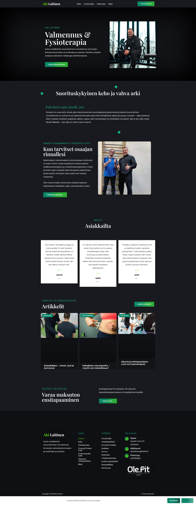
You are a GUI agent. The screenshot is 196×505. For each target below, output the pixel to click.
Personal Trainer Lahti (85, 449)
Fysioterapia (89, 4)
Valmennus (101, 4)
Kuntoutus (105, 455)
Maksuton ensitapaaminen (84, 460)
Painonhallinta (107, 464)
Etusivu (81, 438)
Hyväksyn (174, 500)
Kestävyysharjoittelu (109, 461)
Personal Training (108, 445)
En (187, 500)
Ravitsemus (106, 468)
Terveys (104, 451)
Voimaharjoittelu (108, 442)
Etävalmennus (84, 445)
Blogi (110, 4)
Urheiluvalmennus (108, 458)
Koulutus (105, 448)
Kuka (79, 4)
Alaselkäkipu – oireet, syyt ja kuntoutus (59, 366)
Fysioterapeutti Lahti (84, 454)
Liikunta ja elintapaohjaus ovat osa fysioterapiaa (134, 363)
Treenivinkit (106, 438)
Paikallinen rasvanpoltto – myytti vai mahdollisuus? (96, 366)
